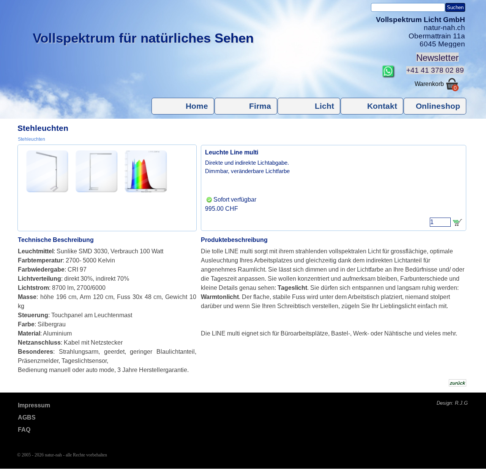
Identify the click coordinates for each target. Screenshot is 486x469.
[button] (388, 68)
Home (197, 106)
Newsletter (437, 57)
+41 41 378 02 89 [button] (435, 70)
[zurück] (457, 383)
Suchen (455, 7)
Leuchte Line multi (231, 152)
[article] (333, 188)
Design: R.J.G (452, 403)
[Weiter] (192, 171)
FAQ (24, 429)
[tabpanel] (417, 32)
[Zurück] (22, 171)
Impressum (34, 405)
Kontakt (382, 106)
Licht (324, 106)
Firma (260, 106)
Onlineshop (438, 106)
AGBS (27, 417)
